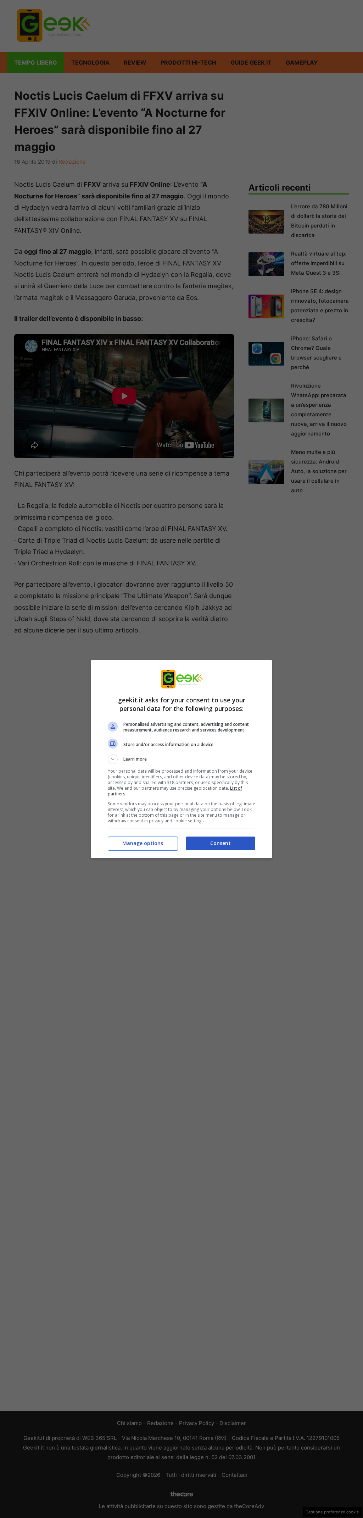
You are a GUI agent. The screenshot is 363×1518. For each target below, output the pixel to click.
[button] (181, 759)
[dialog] (181, 759)
